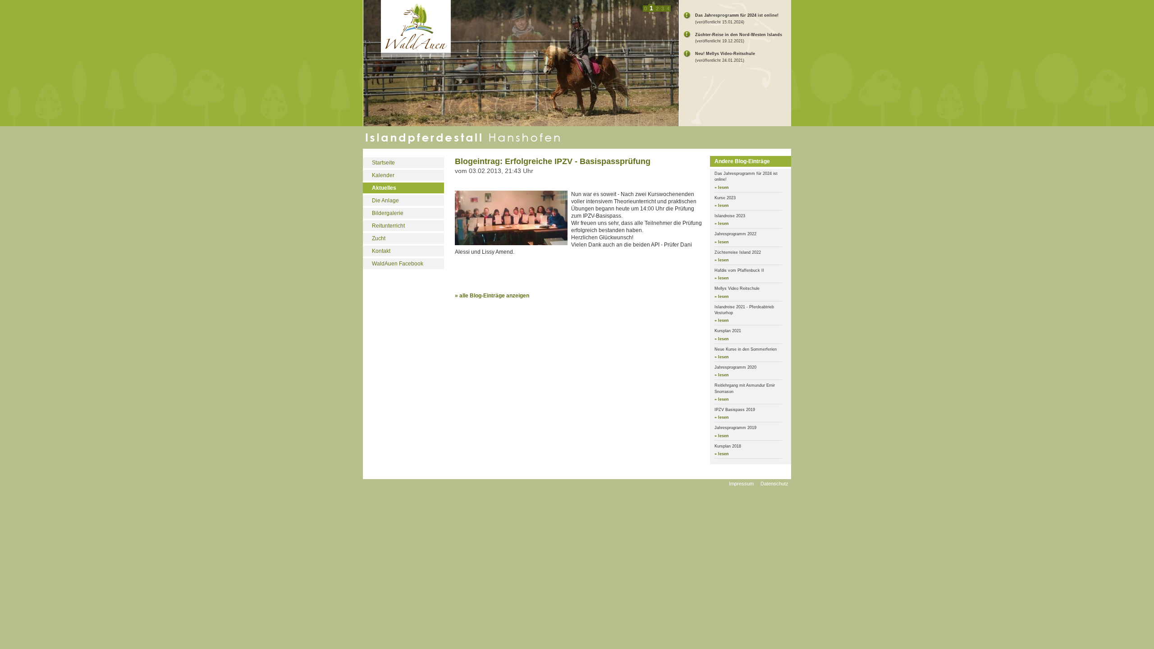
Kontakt (381, 251)
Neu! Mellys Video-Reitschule (725, 53)
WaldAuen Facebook (397, 264)
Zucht (378, 238)
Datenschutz (774, 483)
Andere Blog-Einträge (742, 161)
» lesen (721, 187)
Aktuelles (384, 188)
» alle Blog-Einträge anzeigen (492, 296)
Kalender (383, 175)
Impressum (741, 483)
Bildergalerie (387, 213)
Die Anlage (385, 200)
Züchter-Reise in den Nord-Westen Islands (738, 34)
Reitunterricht (388, 226)
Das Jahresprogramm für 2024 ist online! (736, 15)
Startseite (383, 163)
